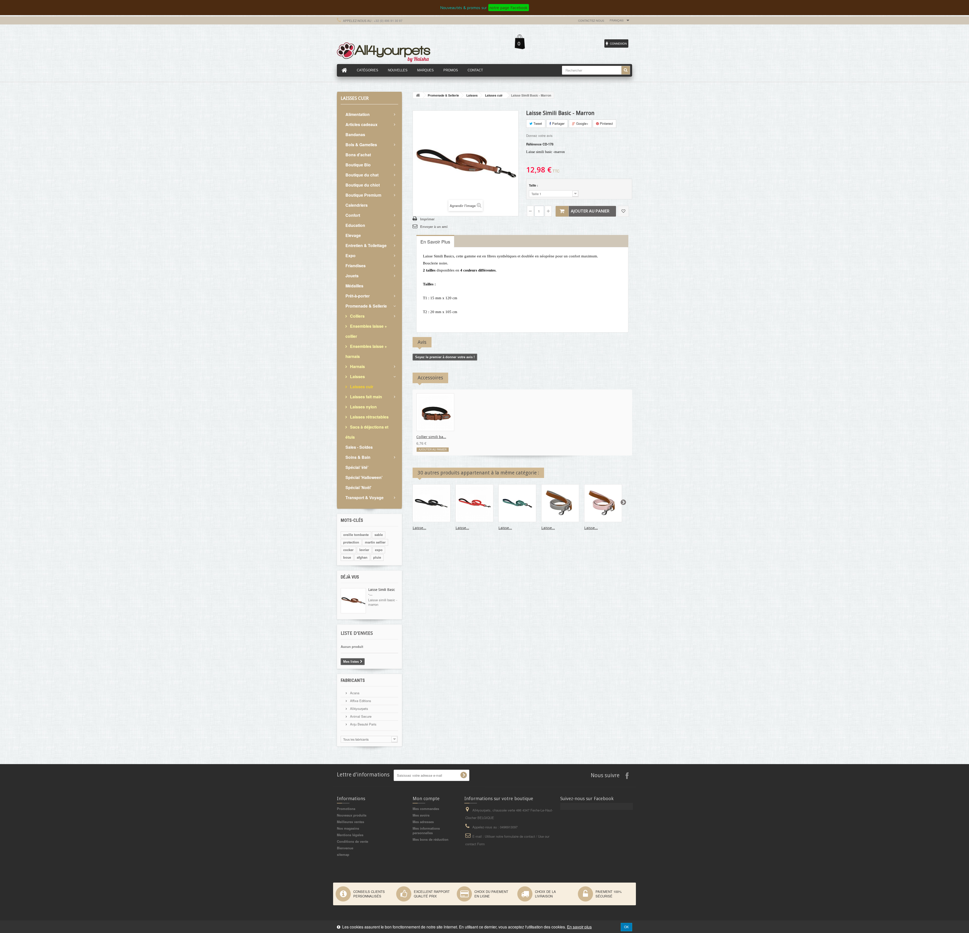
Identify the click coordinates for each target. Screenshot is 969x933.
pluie (377, 557)
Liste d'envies (357, 633)
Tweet (537, 123)
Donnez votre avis (539, 135)
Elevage (353, 235)
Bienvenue (345, 848)
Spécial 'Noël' (358, 487)
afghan (362, 557)
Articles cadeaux (361, 124)
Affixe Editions (360, 700)
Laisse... (419, 528)
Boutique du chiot (362, 185)
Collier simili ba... (431, 437)
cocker (348, 549)
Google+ (581, 123)
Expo (350, 255)
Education (355, 225)
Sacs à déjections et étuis (366, 432)
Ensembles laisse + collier (366, 331)
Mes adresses (423, 821)
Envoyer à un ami (434, 226)
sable (378, 534)
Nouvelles (398, 70)
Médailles (354, 286)
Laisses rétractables (369, 417)
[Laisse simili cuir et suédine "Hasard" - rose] (603, 503)
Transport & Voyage (364, 497)
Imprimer (427, 219)
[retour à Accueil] (418, 95)
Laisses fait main (365, 397)
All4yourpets (358, 708)
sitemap (343, 854)
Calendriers (356, 205)
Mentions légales (350, 834)
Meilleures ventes (350, 821)
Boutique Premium (363, 195)
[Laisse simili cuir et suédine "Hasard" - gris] (560, 503)
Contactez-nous (591, 20)
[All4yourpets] (383, 51)
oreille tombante (356, 534)
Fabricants (353, 680)
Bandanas (355, 134)
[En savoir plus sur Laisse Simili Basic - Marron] (353, 600)
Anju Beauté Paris (362, 724)
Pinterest (606, 123)
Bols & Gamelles (361, 144)
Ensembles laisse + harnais (366, 351)
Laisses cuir (361, 386)
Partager (557, 123)
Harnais (357, 366)
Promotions (346, 808)
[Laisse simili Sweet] (517, 503)
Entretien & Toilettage (366, 245)
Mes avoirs (421, 815)
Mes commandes (426, 808)
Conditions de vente (352, 841)
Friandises (355, 265)
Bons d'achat (358, 155)
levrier (364, 549)
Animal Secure (360, 716)
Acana (354, 692)
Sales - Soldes (359, 447)
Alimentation (357, 114)
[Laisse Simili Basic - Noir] (431, 503)
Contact (475, 70)
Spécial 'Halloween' (364, 477)
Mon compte (426, 798)
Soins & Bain (357, 457)
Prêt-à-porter (357, 296)
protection (351, 542)
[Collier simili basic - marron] (435, 412)
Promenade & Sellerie (366, 306)
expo (379, 549)
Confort (352, 215)
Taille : (534, 185)
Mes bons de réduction (430, 839)
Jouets (352, 276)
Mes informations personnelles (426, 830)
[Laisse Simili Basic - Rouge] (474, 503)
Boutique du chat (362, 175)
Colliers (357, 316)
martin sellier (375, 542)
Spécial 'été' (356, 467)
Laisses (357, 376)
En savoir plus (579, 926)
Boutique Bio (358, 165)
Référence (534, 144)
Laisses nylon (363, 407)
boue (347, 557)
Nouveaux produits (351, 815)
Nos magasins (348, 828)
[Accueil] (344, 70)
